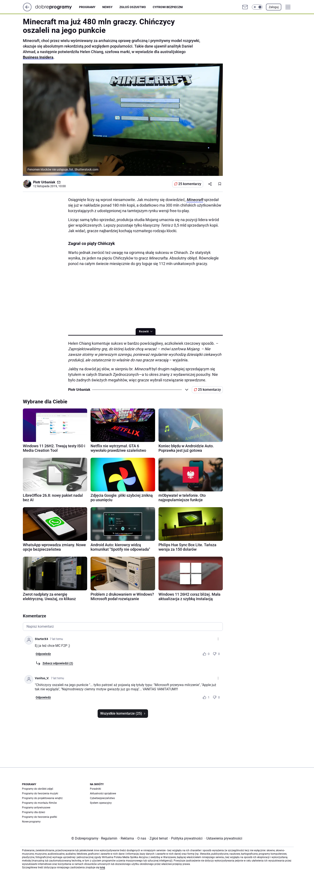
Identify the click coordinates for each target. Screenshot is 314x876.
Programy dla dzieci (33, 812)
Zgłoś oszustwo (132, 7)
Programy (87, 7)
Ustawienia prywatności (223, 838)
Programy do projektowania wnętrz (42, 798)
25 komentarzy (189, 184)
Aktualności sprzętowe (103, 793)
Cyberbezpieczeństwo (102, 798)
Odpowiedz (43, 654)
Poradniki (95, 788)
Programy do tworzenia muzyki (40, 793)
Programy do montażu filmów (39, 802)
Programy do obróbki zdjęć (37, 788)
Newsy (107, 7)
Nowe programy (31, 821)
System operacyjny (101, 802)
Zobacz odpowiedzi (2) (58, 663)
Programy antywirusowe (36, 807)
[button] (257, 7)
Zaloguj (274, 7)
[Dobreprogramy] (57, 7)
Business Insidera (38, 57)
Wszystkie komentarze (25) (121, 713)
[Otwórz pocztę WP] (245, 7)
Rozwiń (144, 331)
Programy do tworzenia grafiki (39, 816)
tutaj (102, 867)
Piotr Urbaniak (44, 182)
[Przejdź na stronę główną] (27, 10)
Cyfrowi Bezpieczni (168, 7)
